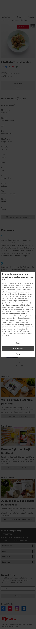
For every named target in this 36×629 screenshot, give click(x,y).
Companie (6, 557)
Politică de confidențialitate (17, 624)
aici (7, 335)
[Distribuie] (2, 66)
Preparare (18, 88)
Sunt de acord (18, 349)
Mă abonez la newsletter (18, 416)
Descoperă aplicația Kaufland (18, 468)
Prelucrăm (5, 283)
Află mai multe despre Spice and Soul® (18, 519)
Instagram (17, 608)
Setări (18, 343)
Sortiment (6, 562)
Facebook (3, 608)
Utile (4, 551)
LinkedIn (24, 608)
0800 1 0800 (7, 534)
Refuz (18, 354)
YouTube (10, 608)
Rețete (19, 17)
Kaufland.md (5, 17)
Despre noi (4, 624)
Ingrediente (18, 83)
